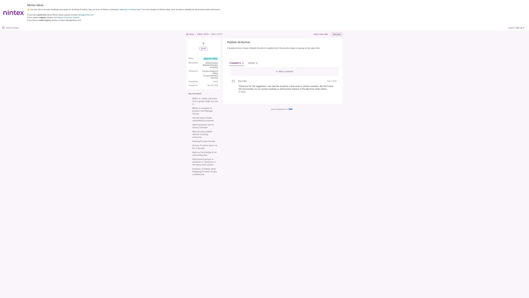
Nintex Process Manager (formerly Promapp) (210, 65)
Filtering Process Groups (203, 141)
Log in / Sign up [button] (515, 27)
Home (191, 34)
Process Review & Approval (210, 76)
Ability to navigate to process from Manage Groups (202, 111)
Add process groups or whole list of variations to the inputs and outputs (204, 162)
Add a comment (286, 71)
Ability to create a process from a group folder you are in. (205, 101)
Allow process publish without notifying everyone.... (202, 134)
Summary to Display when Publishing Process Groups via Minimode (204, 171)
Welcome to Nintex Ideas (130, 9)
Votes (252, 63)
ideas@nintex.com (86, 15)
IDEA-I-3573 (203, 34)
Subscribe (337, 34)
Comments (236, 63)
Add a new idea (321, 34)
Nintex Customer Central (68, 17)
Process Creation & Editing (210, 72)
